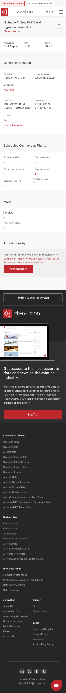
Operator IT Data (12, 472)
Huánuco (9, 89)
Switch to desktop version (33, 297)
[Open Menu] (61, 11)
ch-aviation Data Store (40, 3)
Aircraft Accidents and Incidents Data (23, 497)
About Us (8, 606)
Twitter (29, 671)
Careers (7, 631)
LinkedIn (22, 671)
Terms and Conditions (44, 629)
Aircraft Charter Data (14, 492)
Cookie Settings (41, 611)
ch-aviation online (13, 3)
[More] (58, 24)
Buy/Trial (33, 414)
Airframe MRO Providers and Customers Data (26, 502)
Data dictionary (11, 590)
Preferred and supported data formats (23, 580)
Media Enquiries (11, 626)
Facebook (36, 671)
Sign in (49, 11)
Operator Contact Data (15, 457)
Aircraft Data (10, 477)
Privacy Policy (40, 634)
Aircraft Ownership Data (16, 482)
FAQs (35, 606)
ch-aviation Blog (11, 611)
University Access (12, 621)
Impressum (38, 639)
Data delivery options (14, 585)
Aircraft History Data (14, 487)
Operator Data (10, 447)
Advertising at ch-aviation (16, 616)
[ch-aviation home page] (16, 12)
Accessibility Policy (43, 644)
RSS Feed (44, 671)
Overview (10, 31)
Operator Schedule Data (16, 462)
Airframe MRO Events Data (17, 507)
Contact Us (9, 636)
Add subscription (18, 269)
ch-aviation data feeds (15, 575)
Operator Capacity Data (15, 467)
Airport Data (9, 452)
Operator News (11, 442)
